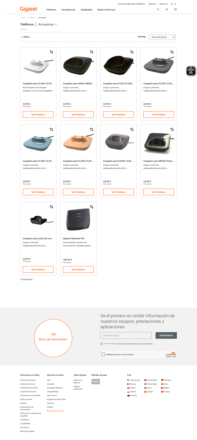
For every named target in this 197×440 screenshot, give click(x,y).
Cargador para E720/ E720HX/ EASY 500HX (125, 83)
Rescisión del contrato (55, 411)
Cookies (50, 407)
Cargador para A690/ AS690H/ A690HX (83, 83)
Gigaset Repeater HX (73, 238)
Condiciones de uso (27, 384)
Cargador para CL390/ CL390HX (39, 83)
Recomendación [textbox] (159, 37)
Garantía (23, 403)
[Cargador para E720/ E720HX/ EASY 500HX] (118, 65)
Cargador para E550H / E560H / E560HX (123, 161)
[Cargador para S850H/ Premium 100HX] (158, 142)
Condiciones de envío (28, 392)
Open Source (52, 395)
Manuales (50, 384)
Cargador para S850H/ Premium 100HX (163, 161)
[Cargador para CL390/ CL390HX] (38, 65)
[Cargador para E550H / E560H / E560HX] (118, 142)
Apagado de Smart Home (56, 399)
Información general (27, 380)
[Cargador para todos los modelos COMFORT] (38, 220)
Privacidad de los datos (29, 388)
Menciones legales (27, 431)
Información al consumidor (30, 395)
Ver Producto (38, 114)
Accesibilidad (25, 424)
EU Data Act (24, 427)
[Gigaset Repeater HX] (78, 220)
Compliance (24, 420)
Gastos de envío (26, 399)
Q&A (48, 380)
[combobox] (47, 24)
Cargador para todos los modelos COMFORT (45, 238)
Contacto (50, 403)
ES (172, 4)
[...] (175, 10)
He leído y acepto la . (128, 344)
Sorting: (142, 36)
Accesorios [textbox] (46, 24)
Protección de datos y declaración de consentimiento (135, 344)
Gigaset (23, 18)
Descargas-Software (55, 388)
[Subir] (193, 429)
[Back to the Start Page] (28, 9)
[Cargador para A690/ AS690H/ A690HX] (78, 65)
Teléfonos (32, 18)
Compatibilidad (52, 392)
